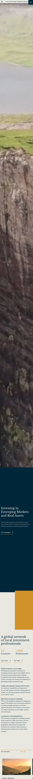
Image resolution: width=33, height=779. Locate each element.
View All (22, 751)
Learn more (4, 660)
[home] (10, 5)
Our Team (17, 660)
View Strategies (6, 532)
